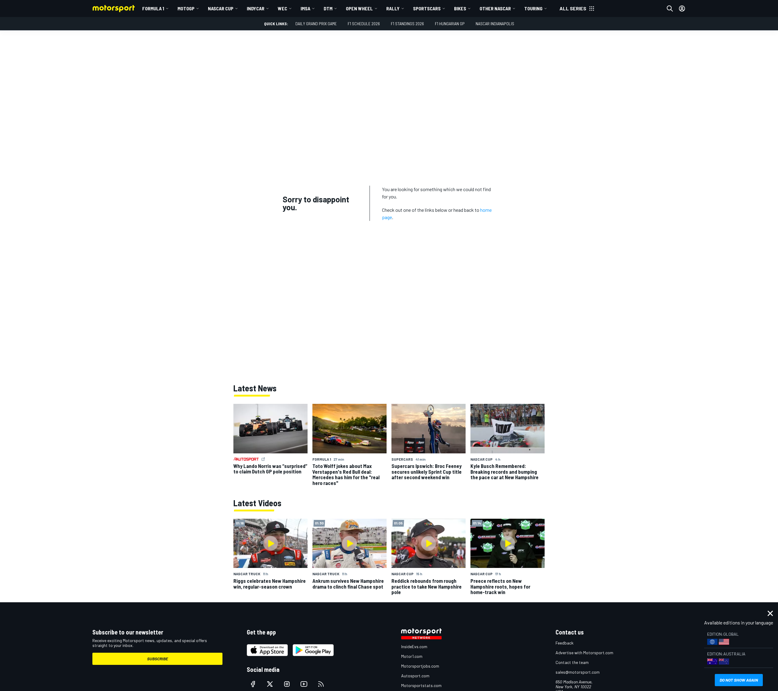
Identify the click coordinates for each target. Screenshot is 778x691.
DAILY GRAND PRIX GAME (316, 23)
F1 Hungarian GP (450, 23)
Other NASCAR (495, 8)
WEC (282, 8)
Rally (393, 8)
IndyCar (255, 8)
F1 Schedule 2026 (364, 23)
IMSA (305, 8)
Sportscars (427, 8)
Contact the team (572, 662)
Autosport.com (415, 675)
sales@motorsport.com (578, 672)
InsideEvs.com (414, 646)
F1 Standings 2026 (407, 23)
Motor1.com (411, 656)
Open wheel (359, 8)
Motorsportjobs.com (420, 666)
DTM (328, 8)
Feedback (564, 642)
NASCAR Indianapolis (495, 23)
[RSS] (321, 684)
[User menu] (682, 8)
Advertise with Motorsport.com (584, 652)
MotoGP (185, 8)
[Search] (670, 8)
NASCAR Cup (220, 8)
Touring (533, 8)
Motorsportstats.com (421, 685)
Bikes (460, 8)
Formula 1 (153, 8)
